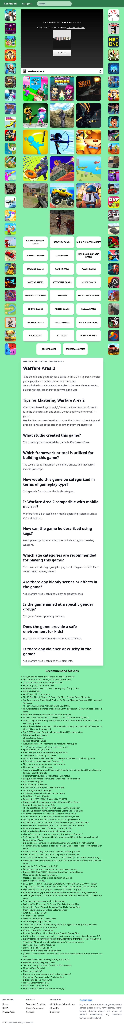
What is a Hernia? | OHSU (35, 912)
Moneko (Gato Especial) (34, 968)
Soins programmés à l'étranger (37, 790)
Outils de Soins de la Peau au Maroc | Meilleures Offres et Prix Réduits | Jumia (59, 758)
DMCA (5, 1008)
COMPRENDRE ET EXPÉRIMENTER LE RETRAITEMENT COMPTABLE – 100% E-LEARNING (62, 939)
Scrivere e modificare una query (37, 947)
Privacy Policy (8, 1012)
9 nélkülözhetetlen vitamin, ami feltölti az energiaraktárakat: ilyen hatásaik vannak (60, 837)
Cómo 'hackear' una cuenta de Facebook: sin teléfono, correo (51, 816)
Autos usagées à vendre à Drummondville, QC (44, 988)
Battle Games (41, 361)
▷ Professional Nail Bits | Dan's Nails (40, 755)
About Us (54, 1008)
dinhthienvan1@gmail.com (62, 1004)
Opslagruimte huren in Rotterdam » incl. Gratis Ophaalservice (51, 819)
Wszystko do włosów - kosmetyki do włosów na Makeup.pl (50, 743)
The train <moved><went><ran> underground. (44, 764)
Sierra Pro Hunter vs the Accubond (39, 945)
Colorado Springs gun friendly (37, 921)
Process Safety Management (36, 982)
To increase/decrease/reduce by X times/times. (44, 901)
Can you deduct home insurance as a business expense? (48, 676)
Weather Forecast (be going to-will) (39, 962)
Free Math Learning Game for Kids (39, 805)
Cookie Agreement (34, 1008)
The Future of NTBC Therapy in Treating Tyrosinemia (47, 679)
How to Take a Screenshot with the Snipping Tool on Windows (51, 854)
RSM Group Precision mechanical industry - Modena (47, 714)
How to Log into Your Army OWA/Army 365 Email (45, 752)
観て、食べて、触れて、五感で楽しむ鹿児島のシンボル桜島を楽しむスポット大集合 (60, 883)
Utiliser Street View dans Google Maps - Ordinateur (46, 775)
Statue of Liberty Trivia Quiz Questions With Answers (47, 965)
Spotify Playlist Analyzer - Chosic (37, 749)
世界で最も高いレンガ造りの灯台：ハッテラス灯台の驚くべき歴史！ (53, 889)
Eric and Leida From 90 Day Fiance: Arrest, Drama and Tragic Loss (53, 810)
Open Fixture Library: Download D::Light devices (45, 910)
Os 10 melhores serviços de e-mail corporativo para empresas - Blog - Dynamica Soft (62, 936)
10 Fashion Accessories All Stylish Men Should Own (46, 706)
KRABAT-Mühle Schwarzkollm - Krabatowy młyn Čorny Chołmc (51, 688)
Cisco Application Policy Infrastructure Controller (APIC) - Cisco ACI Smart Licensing (61, 857)
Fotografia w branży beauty (35, 735)
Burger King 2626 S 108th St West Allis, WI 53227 (45, 799)
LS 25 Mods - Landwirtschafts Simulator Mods (44, 793)
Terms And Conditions (36, 1004)
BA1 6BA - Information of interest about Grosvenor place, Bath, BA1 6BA (56, 822)
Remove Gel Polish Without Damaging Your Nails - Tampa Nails (51, 907)
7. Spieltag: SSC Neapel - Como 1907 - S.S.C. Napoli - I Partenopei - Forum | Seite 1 (60, 886)
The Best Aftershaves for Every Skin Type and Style (46, 959)
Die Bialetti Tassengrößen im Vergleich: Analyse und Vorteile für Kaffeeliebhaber (59, 843)
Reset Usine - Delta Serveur (35, 985)
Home (5, 1004)
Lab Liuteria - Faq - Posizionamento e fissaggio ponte (47, 831)
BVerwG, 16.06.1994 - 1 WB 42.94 (38, 930)
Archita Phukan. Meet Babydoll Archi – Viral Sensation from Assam (53, 825)
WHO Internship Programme (36, 694)
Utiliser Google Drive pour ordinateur (40, 927)
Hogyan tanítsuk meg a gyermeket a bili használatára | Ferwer (51, 802)
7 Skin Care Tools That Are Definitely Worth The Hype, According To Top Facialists (60, 924)
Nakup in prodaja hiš (32, 971)
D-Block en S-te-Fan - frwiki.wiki (37, 980)
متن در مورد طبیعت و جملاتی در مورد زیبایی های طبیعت (45, 746)
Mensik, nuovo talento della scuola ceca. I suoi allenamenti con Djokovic (56, 717)
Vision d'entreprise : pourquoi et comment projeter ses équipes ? (53, 834)
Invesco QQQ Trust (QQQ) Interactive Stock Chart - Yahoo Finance (53, 872)
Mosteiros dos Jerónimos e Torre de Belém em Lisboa (47, 877)
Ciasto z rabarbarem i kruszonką (38, 767)
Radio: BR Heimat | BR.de (34, 741)
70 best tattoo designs (33, 738)
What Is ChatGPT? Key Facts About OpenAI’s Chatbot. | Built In (51, 851)
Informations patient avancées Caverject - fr (43, 761)
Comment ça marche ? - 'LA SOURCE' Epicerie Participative (49, 813)
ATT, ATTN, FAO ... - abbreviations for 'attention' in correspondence (53, 942)
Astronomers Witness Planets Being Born (42, 950)
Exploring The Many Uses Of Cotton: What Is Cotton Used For (51, 904)
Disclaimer (55, 1012)
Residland (10, 3)
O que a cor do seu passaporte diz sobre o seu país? (47, 974)
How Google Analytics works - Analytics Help (43, 977)
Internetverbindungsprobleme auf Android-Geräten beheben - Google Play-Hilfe (60, 892)
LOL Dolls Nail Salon (32, 691)
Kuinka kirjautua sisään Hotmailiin (38, 685)
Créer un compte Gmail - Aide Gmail (39, 918)
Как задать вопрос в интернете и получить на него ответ (50, 869)
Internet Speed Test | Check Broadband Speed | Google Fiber (51, 933)
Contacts (30, 1012)
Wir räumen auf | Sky (33, 781)
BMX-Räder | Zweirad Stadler (36, 796)
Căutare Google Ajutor (33, 840)
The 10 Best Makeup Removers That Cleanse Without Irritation (51, 808)
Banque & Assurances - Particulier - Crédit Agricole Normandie (51, 778)
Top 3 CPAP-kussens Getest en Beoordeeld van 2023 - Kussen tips (53, 732)
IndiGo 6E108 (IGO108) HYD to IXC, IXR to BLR (43, 787)
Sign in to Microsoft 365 (34, 880)
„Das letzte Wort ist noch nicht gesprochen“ (43, 682)
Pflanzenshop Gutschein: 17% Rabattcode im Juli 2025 (47, 828)
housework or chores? (33, 915)
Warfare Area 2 (56, 361)
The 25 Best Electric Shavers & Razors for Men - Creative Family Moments (56, 697)
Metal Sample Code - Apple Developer (40, 875)
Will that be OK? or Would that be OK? (40, 866)
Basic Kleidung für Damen (35, 784)
